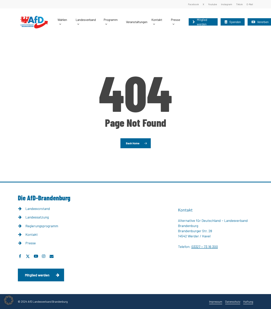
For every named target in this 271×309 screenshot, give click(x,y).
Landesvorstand (37, 208)
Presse (30, 243)
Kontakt (31, 234)
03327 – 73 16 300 (204, 246)
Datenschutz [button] (232, 301)
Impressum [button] (215, 301)
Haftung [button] (248, 301)
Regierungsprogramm (41, 226)
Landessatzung (37, 217)
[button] (41, 275)
